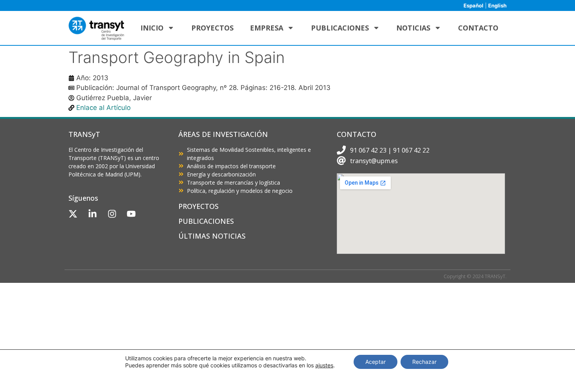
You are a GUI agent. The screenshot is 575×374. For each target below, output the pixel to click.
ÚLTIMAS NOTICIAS (212, 236)
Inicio (152, 27)
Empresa (266, 27)
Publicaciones (340, 27)
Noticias (413, 27)
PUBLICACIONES (206, 221)
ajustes (324, 365)
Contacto (478, 27)
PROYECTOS (198, 206)
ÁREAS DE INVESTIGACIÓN (223, 134)
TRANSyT (84, 134)
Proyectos (212, 27)
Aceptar (375, 361)
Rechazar (424, 361)
